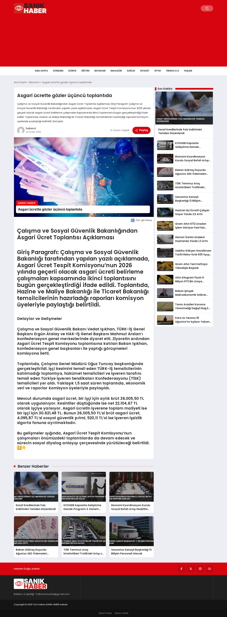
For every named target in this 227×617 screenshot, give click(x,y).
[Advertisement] (113, 41)
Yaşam (188, 70)
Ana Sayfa (41, 70)
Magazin (116, 70)
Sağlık (131, 70)
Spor (157, 70)
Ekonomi (100, 70)
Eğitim (85, 70)
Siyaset (144, 70)
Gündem (58, 70)
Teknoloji (172, 70)
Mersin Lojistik (121, 613)
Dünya (72, 70)
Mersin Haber (105, 613)
